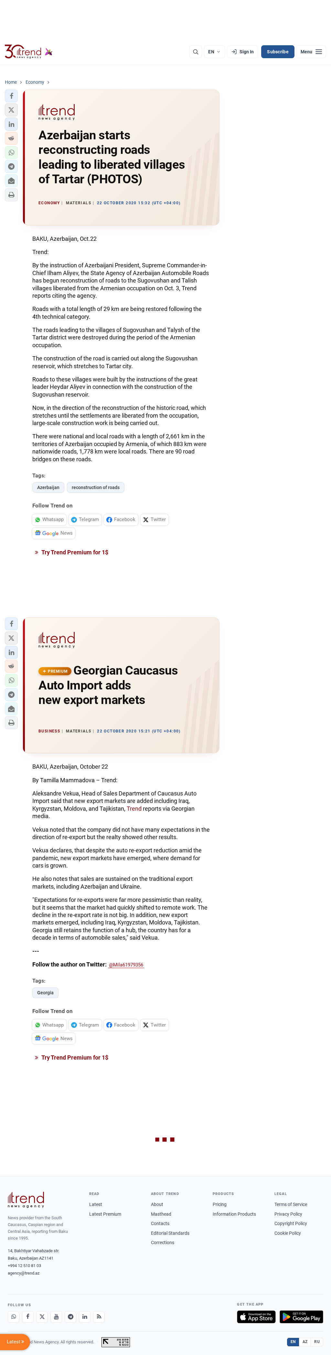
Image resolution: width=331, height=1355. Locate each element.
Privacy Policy (288, 1214)
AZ (305, 1341)
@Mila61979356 (126, 965)
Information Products (234, 1214)
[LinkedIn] (85, 1317)
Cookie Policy (287, 1233)
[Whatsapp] (13, 1317)
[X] (42, 1317)
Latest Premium (105, 1214)
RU (317, 1341)
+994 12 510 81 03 (24, 1265)
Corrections (162, 1242)
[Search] (195, 51)
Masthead (161, 1214)
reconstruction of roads (96, 487)
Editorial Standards (170, 1233)
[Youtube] (56, 1317)
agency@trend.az (23, 1273)
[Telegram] (70, 1317)
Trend (134, 808)
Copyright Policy (290, 1223)
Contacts (160, 1223)
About (157, 1204)
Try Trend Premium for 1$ (74, 552)
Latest (95, 1204)
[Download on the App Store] (256, 1316)
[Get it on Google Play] (301, 1316)
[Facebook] (28, 1317)
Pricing (220, 1204)
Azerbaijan (48, 487)
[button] (11, 96)
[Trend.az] (29, 52)
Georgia (45, 992)
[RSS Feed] (99, 1317)
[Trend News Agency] (26, 1200)
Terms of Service (290, 1204)
